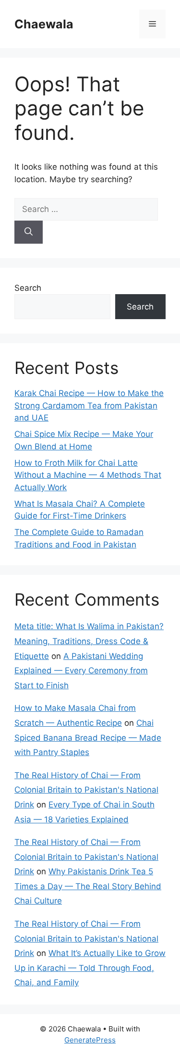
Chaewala (43, 24)
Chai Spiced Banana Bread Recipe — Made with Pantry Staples (87, 737)
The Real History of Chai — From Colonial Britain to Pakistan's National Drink (86, 789)
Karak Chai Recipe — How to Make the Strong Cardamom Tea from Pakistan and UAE (89, 405)
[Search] (28, 232)
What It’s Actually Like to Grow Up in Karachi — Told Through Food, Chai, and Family (90, 967)
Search (27, 288)
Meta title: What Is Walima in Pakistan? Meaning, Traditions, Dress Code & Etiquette (89, 640)
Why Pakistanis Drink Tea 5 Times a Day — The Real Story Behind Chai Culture (87, 886)
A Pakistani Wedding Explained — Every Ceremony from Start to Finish (81, 670)
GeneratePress (90, 1039)
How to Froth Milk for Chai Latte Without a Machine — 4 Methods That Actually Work (87, 475)
